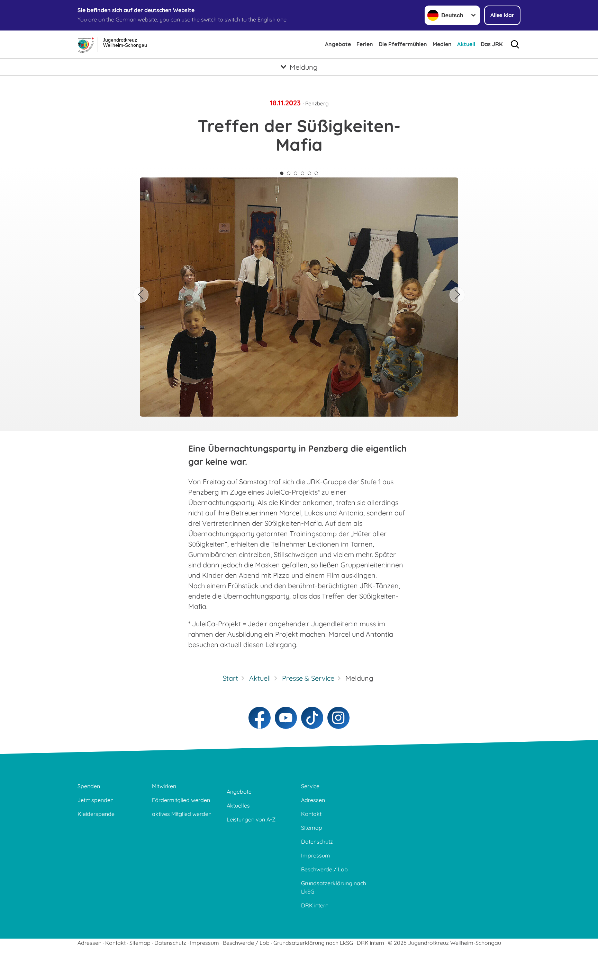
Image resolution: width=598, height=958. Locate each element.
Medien (442, 44)
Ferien (364, 44)
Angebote (338, 44)
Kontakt (311, 813)
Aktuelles (238, 805)
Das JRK (491, 44)
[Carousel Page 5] (309, 173)
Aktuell (466, 44)
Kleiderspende (96, 813)
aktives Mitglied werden (181, 813)
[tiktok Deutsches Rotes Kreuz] (312, 718)
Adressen (313, 799)
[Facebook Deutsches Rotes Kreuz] (259, 718)
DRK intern (314, 905)
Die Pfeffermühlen (403, 44)
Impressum (315, 855)
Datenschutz (317, 841)
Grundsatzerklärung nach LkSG (333, 887)
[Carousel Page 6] (316, 173)
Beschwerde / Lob (324, 869)
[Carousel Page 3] (295, 173)
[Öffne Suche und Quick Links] (514, 44)
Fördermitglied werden (181, 799)
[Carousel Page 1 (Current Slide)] (281, 173)
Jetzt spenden (96, 799)
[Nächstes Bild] (457, 295)
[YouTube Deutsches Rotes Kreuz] (286, 718)
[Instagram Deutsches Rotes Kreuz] (338, 718)
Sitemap (311, 827)
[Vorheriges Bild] (140, 295)
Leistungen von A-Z (251, 819)
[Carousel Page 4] (302, 173)
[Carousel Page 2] (288, 173)
